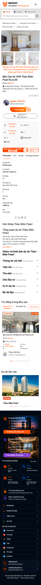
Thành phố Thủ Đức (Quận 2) (28, 23)
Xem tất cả (34, 307)
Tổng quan (7, 156)
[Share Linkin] (18, 217)
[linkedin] (32, 95)
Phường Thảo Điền (7, 27)
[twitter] (34, 95)
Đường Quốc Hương (22, 27)
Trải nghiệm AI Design (14, 455)
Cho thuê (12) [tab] (21, 306)
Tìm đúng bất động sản (15, 432)
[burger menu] (35, 4)
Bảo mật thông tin (13, 578)
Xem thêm (33, 461)
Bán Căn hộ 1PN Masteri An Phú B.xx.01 (18, 335)
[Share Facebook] (15, 217)
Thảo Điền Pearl (10, 403)
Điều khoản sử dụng (27, 578)
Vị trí (14, 156)
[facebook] (29, 95)
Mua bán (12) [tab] (8, 306)
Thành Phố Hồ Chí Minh (9, 23)
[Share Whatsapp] (25, 217)
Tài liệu (20, 156)
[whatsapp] (37, 95)
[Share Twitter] (22, 217)
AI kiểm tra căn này (12, 125)
